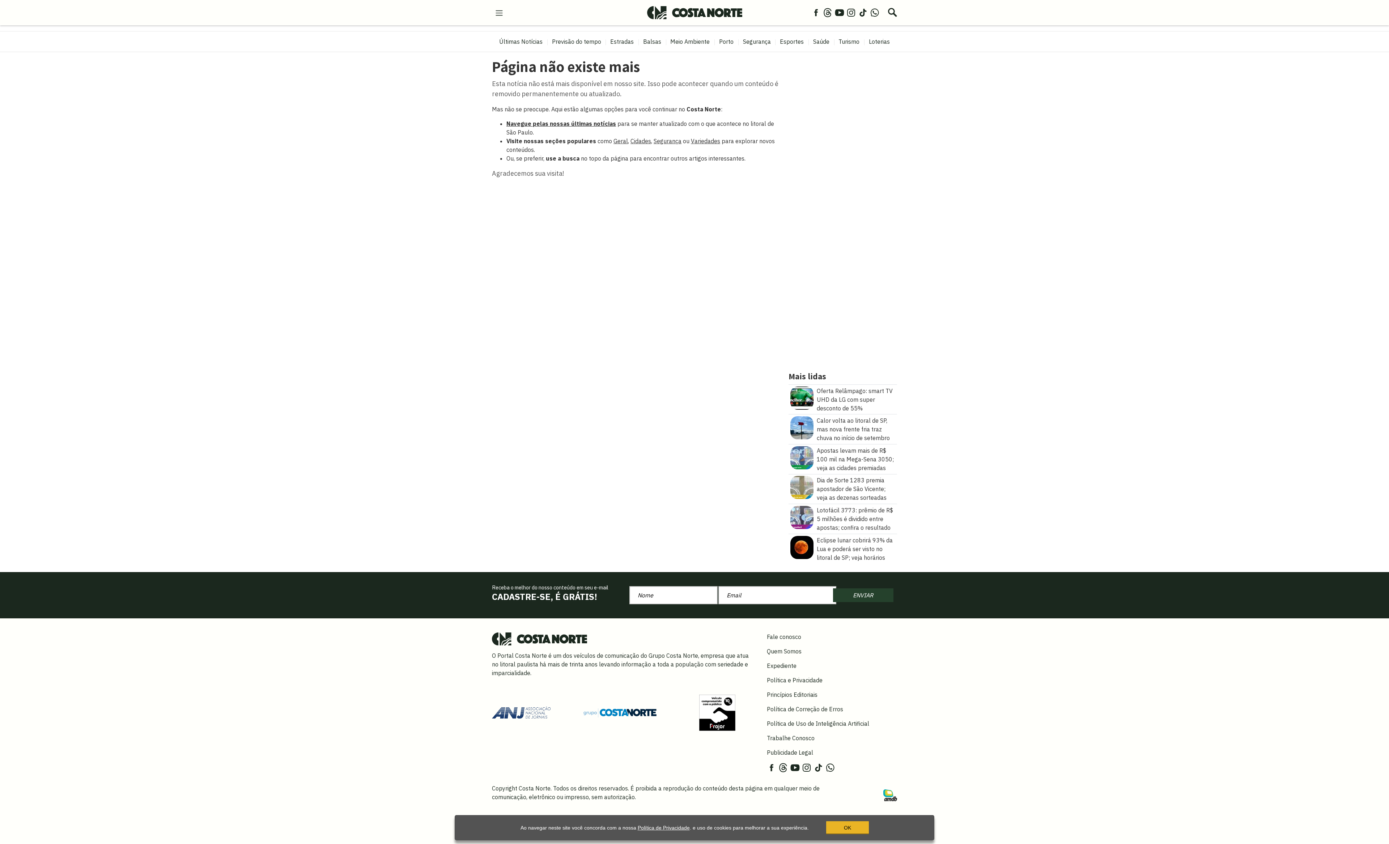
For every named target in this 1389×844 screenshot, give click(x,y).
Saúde (821, 41)
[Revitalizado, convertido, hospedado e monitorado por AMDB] (890, 794)
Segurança (757, 41)
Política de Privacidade (664, 828)
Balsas (652, 41)
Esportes (792, 41)
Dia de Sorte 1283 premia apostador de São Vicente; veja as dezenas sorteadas (852, 489)
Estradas (622, 41)
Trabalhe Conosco (791, 738)
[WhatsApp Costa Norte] (874, 12)
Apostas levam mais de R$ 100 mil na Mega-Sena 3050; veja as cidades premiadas (855, 459)
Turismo (848, 41)
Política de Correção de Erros (805, 709)
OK (847, 828)
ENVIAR (863, 595)
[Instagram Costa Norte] (851, 12)
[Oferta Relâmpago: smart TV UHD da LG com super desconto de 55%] (802, 397)
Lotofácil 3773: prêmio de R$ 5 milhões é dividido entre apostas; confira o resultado (855, 519)
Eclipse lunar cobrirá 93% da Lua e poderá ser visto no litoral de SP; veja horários (855, 549)
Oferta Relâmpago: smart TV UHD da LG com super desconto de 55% (855, 399)
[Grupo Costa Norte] (620, 712)
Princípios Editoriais (792, 694)
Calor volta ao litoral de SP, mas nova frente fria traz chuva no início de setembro (853, 429)
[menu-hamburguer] (499, 12)
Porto (726, 41)
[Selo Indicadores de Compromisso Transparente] (717, 712)
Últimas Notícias (521, 41)
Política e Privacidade (795, 680)
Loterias (879, 41)
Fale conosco (784, 636)
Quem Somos (784, 651)
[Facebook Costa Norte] (816, 12)
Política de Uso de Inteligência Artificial (818, 723)
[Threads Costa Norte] (827, 12)
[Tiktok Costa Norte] (863, 12)
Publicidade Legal (790, 752)
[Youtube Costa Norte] (839, 12)
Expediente (782, 665)
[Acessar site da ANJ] (521, 712)
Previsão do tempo (576, 41)
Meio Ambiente (690, 41)
